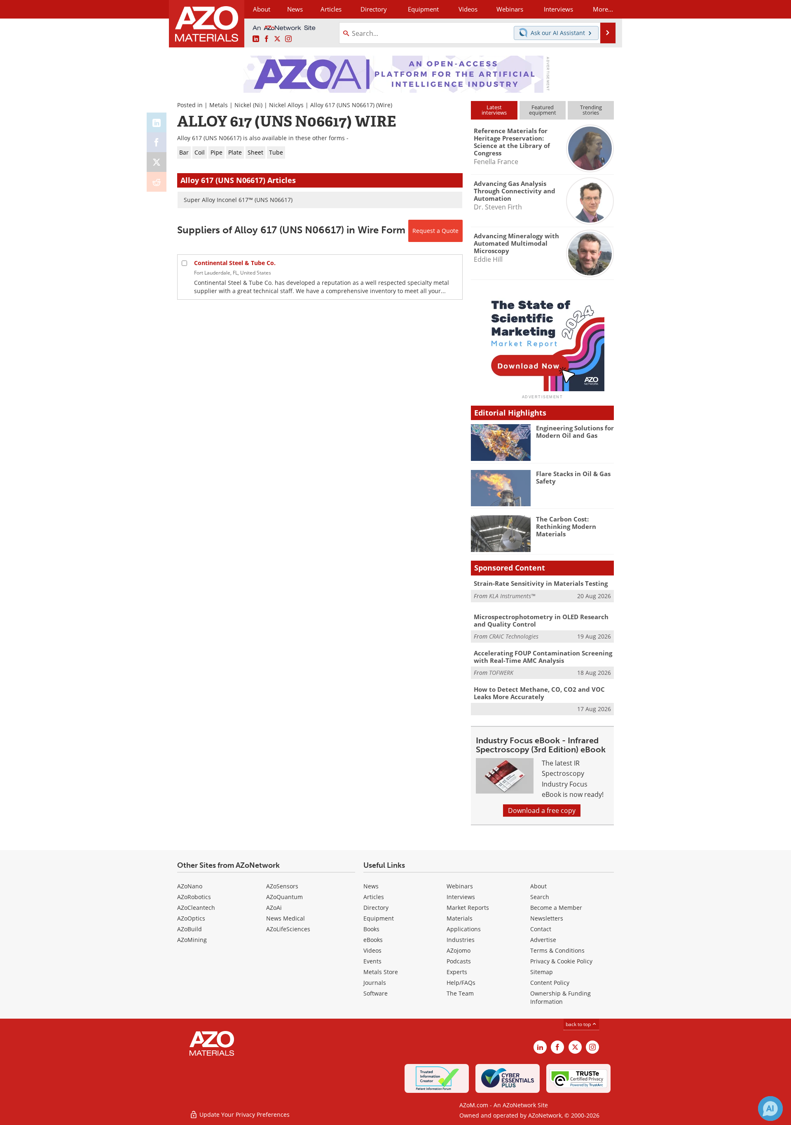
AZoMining (192, 940)
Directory (373, 9)
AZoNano (189, 886)
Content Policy (549, 982)
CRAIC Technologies (513, 636)
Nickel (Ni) (248, 105)
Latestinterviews (494, 109)
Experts (457, 972)
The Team (460, 993)
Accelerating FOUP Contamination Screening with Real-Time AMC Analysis (543, 657)
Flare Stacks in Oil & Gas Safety (573, 477)
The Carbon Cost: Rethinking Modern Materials (566, 526)
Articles (373, 897)
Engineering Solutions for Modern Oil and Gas (575, 431)
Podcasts (459, 961)
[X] (156, 162)
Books (371, 929)
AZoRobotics (194, 897)
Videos (372, 950)
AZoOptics (191, 918)
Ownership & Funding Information (560, 997)
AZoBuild (189, 929)
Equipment (378, 918)
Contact (540, 929)
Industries (461, 940)
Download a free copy (542, 810)
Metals (218, 105)
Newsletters (546, 918)
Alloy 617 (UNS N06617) (342, 105)
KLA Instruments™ (512, 596)
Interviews (461, 897)
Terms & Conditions (557, 950)
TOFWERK (501, 672)
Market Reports (468, 907)
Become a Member (556, 907)
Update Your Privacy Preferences (244, 1114)
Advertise (543, 940)
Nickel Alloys (286, 105)
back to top (579, 1024)
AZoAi (274, 907)
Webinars (460, 886)
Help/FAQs (461, 982)
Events (372, 961)
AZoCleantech (196, 907)
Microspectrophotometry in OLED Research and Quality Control (541, 620)
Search (539, 897)
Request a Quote (435, 231)
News (371, 886)
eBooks (373, 940)
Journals (374, 982)
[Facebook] (156, 142)
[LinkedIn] (156, 122)
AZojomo (458, 950)
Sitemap (541, 972)
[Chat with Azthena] (770, 1108)
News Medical (285, 918)
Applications (464, 929)
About (538, 886)
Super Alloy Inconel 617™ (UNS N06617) (238, 200)
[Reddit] (156, 182)
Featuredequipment (542, 109)
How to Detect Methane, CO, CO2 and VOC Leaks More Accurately (539, 693)
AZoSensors (282, 886)
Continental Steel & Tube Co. (235, 263)
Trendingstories (591, 109)
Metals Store (380, 972)
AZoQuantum (284, 897)
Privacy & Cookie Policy (561, 961)
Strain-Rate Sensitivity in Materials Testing (541, 583)
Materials (460, 918)
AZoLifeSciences (288, 929)
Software (375, 993)
